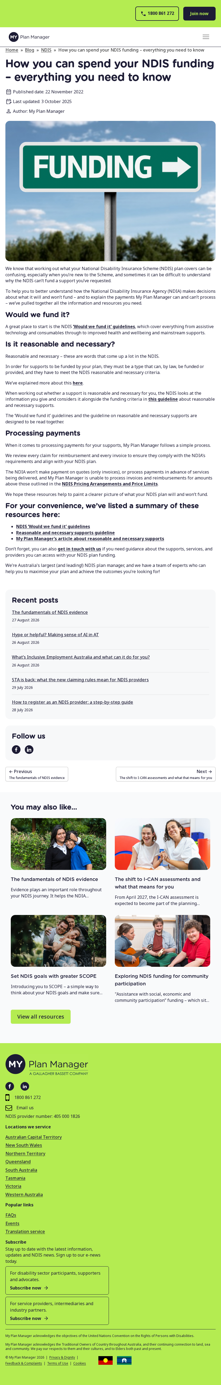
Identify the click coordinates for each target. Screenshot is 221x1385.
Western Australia (24, 1194)
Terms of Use (57, 1363)
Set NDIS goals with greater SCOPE (53, 976)
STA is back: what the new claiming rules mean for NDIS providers (80, 680)
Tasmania (15, 1178)
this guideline (163, 399)
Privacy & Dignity (62, 1357)
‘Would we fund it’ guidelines (104, 326)
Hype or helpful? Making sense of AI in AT (55, 635)
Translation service (25, 1231)
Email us (25, 1108)
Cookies (79, 1363)
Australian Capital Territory (33, 1137)
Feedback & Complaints (23, 1363)
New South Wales (23, 1145)
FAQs (10, 1215)
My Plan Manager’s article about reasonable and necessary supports (90, 539)
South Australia (21, 1170)
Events (12, 1223)
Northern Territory (25, 1153)
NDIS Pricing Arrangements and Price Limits (110, 484)
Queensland (18, 1162)
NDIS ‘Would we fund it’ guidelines (53, 526)
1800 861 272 (161, 13)
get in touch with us (79, 549)
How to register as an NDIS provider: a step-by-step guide (72, 702)
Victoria (13, 1186)
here (78, 383)
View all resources (40, 1016)
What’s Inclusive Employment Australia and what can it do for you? (81, 657)
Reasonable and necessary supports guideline (65, 533)
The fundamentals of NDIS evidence (50, 612)
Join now (199, 13)
